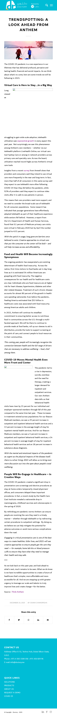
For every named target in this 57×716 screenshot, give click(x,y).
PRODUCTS (9, 685)
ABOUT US (9, 689)
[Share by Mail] (48, 620)
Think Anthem (18, 592)
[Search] (45, 5)
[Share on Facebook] (9, 620)
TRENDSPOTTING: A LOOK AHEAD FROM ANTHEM (28, 24)
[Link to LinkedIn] (43, 712)
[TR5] (28, 50)
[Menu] (51, 5)
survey (26, 170)
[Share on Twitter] (19, 620)
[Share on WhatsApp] (28, 620)
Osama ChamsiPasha (38, 602)
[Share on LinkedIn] (38, 620)
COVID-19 (8, 696)
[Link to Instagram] (51, 712)
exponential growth (25, 141)
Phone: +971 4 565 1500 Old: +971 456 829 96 (23, 658)
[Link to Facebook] (47, 712)
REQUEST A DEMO (12, 692)
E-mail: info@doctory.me (14, 662)
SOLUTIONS (9, 682)
